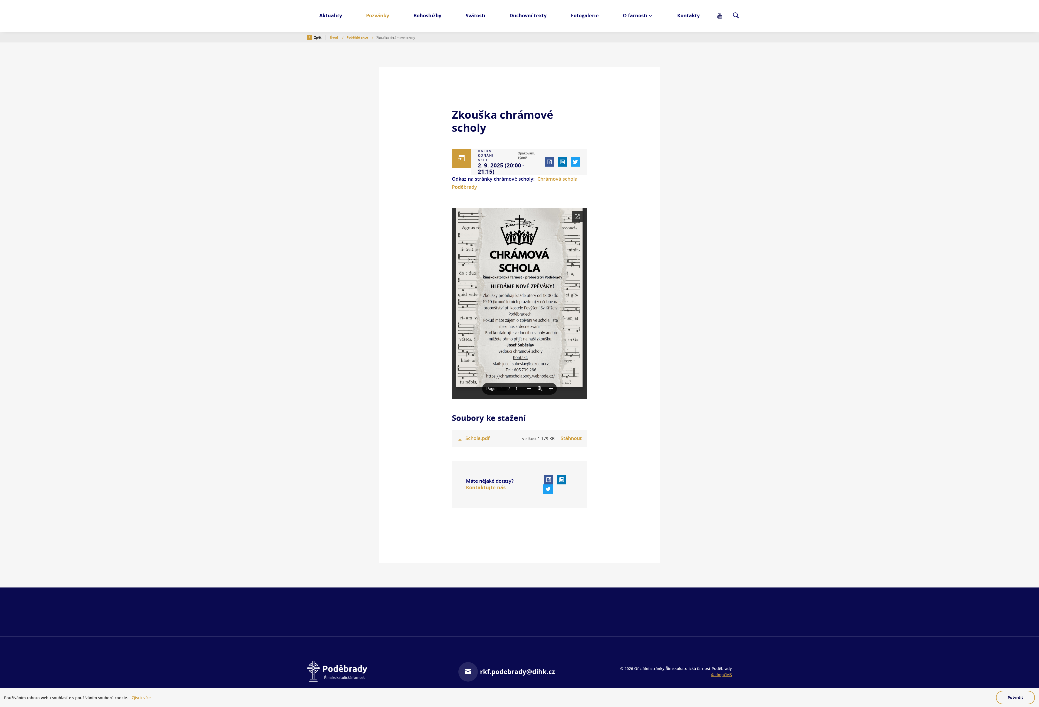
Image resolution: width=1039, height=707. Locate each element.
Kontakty (688, 15)
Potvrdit (1015, 697)
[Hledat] (736, 16)
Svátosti (475, 15)
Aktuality (330, 15)
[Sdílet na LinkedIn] (562, 162)
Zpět (317, 37)
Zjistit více (141, 697)
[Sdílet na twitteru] (575, 162)
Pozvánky (377, 15)
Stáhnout (571, 438)
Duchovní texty (528, 15)
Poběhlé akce (358, 37)
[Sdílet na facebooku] (549, 162)
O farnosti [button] (635, 15)
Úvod (334, 37)
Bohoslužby (427, 15)
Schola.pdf (477, 438)
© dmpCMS (721, 674)
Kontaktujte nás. (486, 487)
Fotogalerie (585, 15)
